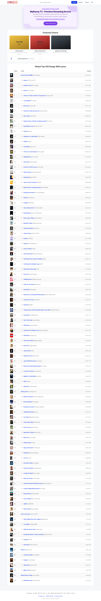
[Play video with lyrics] (22, 80)
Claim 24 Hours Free (50, 23)
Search (74, 2)
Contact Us (42, 596)
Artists (81, 2)
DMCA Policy (49, 596)
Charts (87, 2)
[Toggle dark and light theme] (92, 2)
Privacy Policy (59, 596)
